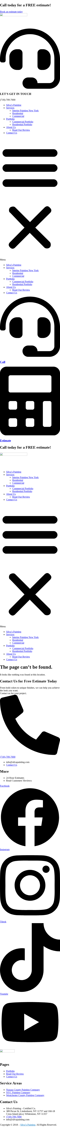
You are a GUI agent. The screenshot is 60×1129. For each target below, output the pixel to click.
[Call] (30, 356)
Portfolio (10, 119)
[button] (30, 199)
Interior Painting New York (25, 110)
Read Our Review (21, 130)
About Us (11, 127)
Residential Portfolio (22, 124)
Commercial (18, 116)
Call (2, 362)
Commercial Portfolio (22, 121)
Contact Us (11, 132)
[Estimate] (30, 434)
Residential (17, 113)
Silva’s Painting (13, 105)
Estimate (5, 440)
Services (10, 107)
